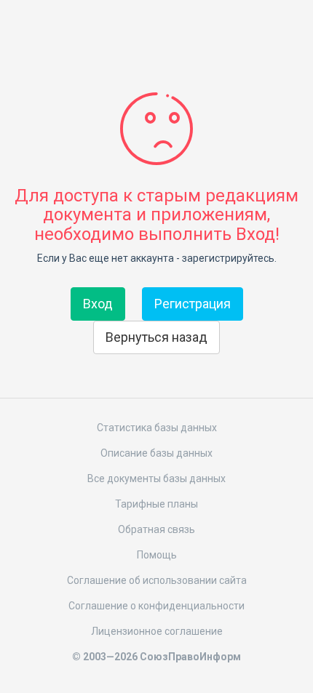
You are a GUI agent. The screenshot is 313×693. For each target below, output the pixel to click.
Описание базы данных (156, 453)
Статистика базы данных (157, 427)
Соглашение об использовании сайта (157, 580)
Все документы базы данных (156, 478)
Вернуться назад (156, 337)
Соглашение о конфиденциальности (156, 606)
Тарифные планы (156, 504)
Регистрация (192, 303)
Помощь (157, 555)
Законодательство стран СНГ (156, 35)
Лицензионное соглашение (157, 631)
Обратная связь (156, 529)
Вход (98, 303)
